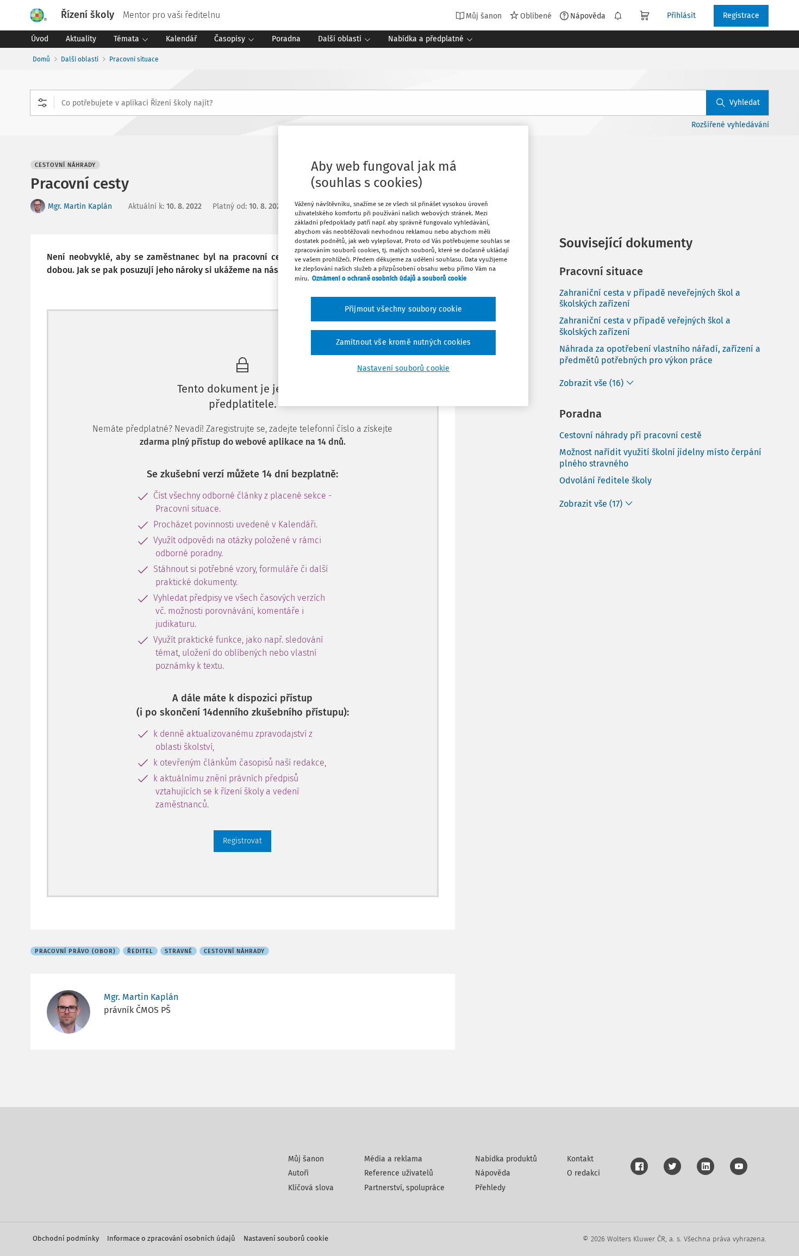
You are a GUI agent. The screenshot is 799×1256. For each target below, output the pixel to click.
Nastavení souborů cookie (286, 1238)
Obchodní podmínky (66, 1238)
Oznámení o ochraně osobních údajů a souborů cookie (389, 278)
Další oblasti (79, 59)
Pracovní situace (134, 59)
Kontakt (580, 1159)
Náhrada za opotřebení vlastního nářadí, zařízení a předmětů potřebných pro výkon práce (659, 354)
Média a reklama (393, 1159)
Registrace (741, 15)
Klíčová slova (311, 1187)
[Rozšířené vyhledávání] (42, 102)
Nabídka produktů (506, 1159)
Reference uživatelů (398, 1173)
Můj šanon (306, 1159)
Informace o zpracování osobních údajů (171, 1238)
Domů (41, 59)
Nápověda (588, 15)
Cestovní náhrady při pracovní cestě (630, 435)
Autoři (298, 1173)
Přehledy (490, 1187)
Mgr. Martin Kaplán (80, 206)
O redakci (583, 1173)
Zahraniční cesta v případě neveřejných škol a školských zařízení (649, 298)
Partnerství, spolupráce (404, 1187)
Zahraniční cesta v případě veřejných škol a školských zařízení (645, 326)
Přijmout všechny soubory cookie (403, 309)
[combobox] (399, 103)
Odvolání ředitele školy (605, 480)
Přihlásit (681, 15)
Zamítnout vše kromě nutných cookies (403, 342)
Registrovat (242, 840)
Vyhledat (744, 102)
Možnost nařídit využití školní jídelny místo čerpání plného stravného (660, 458)
